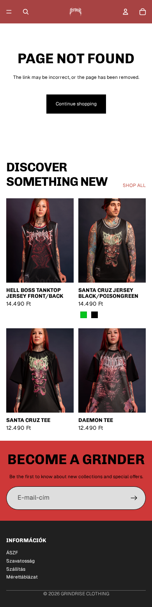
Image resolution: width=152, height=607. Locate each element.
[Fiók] (125, 11)
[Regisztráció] (134, 498)
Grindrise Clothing (85, 594)
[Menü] (9, 12)
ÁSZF (12, 553)
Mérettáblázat (22, 577)
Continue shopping (76, 104)
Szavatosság (20, 560)
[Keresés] (25, 11)
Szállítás (15, 569)
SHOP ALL (134, 185)
